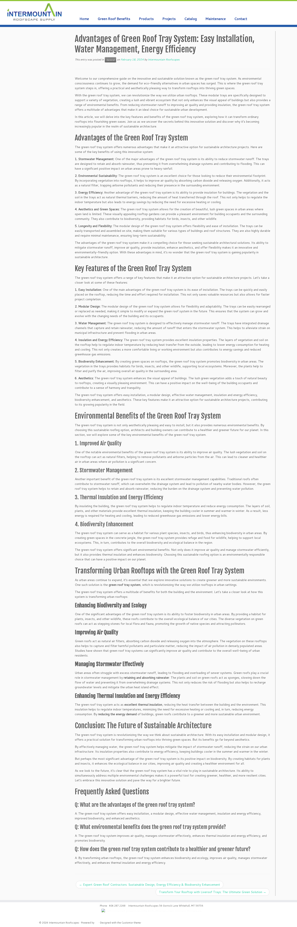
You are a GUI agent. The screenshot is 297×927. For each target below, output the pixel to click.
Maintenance (215, 18)
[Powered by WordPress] (96, 921)
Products (146, 18)
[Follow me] (283, 9)
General (110, 59)
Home (84, 18)
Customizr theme (131, 922)
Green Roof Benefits (114, 18)
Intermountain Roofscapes (164, 59)
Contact (240, 18)
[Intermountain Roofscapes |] (34, 12)
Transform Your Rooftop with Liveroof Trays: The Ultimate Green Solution (212, 892)
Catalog (190, 18)
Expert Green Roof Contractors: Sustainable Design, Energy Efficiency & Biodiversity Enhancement (149, 884)
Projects (169, 18)
